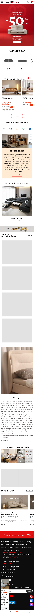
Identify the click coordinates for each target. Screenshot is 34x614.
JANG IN (13, 572)
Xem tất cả (16, 116)
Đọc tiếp (3, 524)
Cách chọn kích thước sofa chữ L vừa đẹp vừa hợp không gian (14, 513)
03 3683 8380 (14, 558)
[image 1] (17, 229)
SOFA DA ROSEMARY (7, 98)
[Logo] (4, 128)
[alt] (30, 128)
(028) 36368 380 (15, 567)
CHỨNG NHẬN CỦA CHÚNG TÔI (17, 123)
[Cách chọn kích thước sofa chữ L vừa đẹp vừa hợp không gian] (14, 502)
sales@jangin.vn (11, 569)
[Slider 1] (17, 25)
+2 (13, 109)
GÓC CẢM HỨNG (7, 491)
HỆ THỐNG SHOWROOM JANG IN (12, 552)
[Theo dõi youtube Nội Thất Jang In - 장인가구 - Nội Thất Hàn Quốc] (11, 596)
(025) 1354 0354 (7, 563)
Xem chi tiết (17, 175)
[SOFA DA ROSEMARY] (11, 87)
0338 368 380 (17, 556)
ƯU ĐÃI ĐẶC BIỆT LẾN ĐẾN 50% (15, 79)
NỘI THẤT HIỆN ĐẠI (8, 235)
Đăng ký (29, 591)
